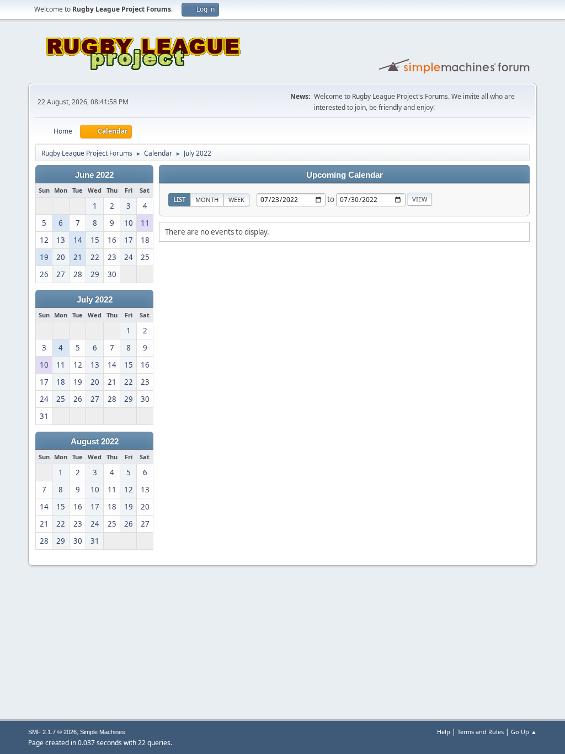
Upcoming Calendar (344, 175)
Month (206, 199)
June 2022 (94, 175)
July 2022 (95, 299)
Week (236, 199)
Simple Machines (102, 732)
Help (443, 732)
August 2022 (95, 441)
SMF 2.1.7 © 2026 (52, 732)
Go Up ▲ (524, 732)
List (179, 199)
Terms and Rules (480, 732)
